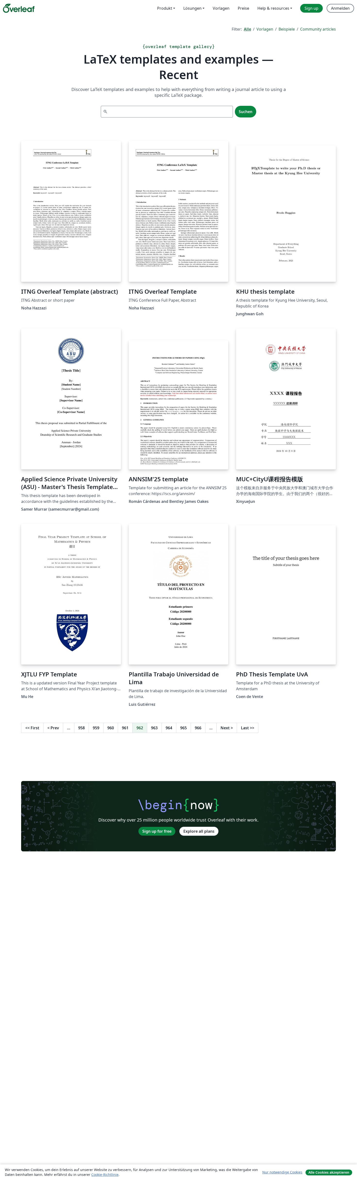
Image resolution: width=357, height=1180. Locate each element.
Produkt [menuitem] (164, 8)
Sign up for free (156, 831)
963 (154, 728)
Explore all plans (198, 831)
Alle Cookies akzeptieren (328, 1172)
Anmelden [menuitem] (340, 8)
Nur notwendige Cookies (282, 1172)
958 (81, 728)
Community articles (318, 29)
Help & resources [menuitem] (273, 8)
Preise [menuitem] (243, 8)
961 (125, 728)
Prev (53, 728)
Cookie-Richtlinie (105, 1174)
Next (227, 728)
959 (96, 728)
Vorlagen (264, 29)
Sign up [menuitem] (311, 8)
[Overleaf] (18, 8)
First (32, 728)
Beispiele (287, 29)
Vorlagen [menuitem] (221, 8)
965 (183, 728)
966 (198, 728)
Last (247, 728)
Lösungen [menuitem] (192, 8)
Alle (247, 29)
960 (110, 728)
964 (169, 728)
